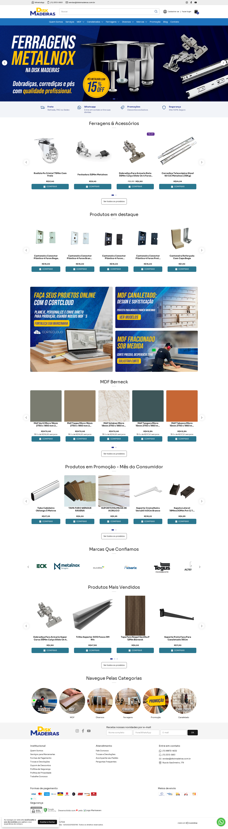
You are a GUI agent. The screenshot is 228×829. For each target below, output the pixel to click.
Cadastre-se (173, 11)
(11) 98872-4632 (169, 751)
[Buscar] (156, 11)
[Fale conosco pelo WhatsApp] (221, 822)
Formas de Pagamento (40, 758)
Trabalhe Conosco (39, 776)
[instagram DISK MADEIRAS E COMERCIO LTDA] (187, 2)
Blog (165, 21)
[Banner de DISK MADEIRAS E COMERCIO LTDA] (71, 329)
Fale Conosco (102, 750)
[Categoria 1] (44, 701)
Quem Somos (56, 21)
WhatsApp (39, 2)
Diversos (126, 21)
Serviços (70, 21)
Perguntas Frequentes (106, 762)
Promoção (155, 21)
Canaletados (93, 21)
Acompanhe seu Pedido (107, 758)
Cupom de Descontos (40, 765)
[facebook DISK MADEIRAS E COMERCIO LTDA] (191, 2)
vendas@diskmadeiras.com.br (82, 2)
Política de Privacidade (40, 773)
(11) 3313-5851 (56, 2)
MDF (79, 21)
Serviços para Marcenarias (42, 754)
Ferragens (111, 21)
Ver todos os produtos (114, 201)
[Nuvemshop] (188, 823)
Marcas (140, 21)
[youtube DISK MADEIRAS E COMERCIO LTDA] (195, 2)
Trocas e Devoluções (40, 762)
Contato (174, 21)
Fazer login (186, 11)
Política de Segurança (40, 769)
